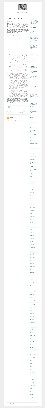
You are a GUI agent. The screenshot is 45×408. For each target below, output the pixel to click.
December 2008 (32, 335)
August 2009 (31, 323)
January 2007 (31, 369)
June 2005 (31, 397)
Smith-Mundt (31, 180)
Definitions (31, 137)
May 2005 (31, 398)
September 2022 (32, 210)
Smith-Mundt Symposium (33, 182)
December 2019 (32, 235)
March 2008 (31, 348)
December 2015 (32, 266)
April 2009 (31, 329)
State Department (32, 186)
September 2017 (32, 250)
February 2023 (32, 204)
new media (34, 96)
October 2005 (31, 391)
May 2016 (31, 260)
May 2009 (31, 328)
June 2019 (31, 241)
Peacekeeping (32, 166)
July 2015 (31, 273)
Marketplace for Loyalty (33, 156)
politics (32, 98)
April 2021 (31, 222)
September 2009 (32, 322)
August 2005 (31, 394)
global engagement (35, 93)
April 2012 (31, 288)
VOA (32, 112)
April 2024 (31, 200)
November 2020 (32, 226)
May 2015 (31, 276)
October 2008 (31, 338)
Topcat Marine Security (34, 111)
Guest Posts (31, 144)
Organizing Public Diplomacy (33, 162)
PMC (30, 98)
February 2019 (32, 244)
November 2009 (32, 319)
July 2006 (31, 378)
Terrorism (31, 189)
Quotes (31, 176)
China (36, 88)
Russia (31, 179)
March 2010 (31, 313)
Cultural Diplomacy (32, 134)
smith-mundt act (33, 104)
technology (31, 110)
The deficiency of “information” (34, 76)
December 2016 (32, 257)
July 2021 (31, 219)
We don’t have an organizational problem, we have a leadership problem (33, 80)
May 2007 (31, 363)
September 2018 (32, 247)
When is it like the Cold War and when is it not (24, 111)
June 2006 (31, 379)
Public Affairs (31, 173)
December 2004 (32, 400)
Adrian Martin (11, 117)
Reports (31, 177)
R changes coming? (32, 55)
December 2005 (32, 388)
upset (19, 98)
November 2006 (32, 372)
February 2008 (32, 350)
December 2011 (32, 294)
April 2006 (31, 382)
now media (33, 97)
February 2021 (32, 223)
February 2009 (32, 332)
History (31, 147)
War (30, 195)
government (31, 94)
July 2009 (31, 325)
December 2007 (32, 353)
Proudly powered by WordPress (11, 403)
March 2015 (31, 279)
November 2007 (32, 354)
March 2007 (31, 366)
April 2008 (31, 347)
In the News (31, 152)
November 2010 (32, 301)
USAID (36, 111)
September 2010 (32, 304)
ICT (30, 149)
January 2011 (31, 298)
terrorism (33, 110)
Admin (31, 117)
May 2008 (31, 345)
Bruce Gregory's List (32, 123)
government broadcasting (34, 94)
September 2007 (32, 357)
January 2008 (31, 351)
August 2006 (31, 376)
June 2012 (31, 285)
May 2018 (31, 248)
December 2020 (32, 225)
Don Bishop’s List (32, 140)
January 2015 (31, 282)
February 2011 (31, 297)
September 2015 (32, 270)
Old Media (36, 97)
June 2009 (31, 326)
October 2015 (31, 269)
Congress (35, 89)
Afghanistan (31, 86)
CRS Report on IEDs (9, 111)
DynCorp (32, 93)
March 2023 (31, 203)
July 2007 (31, 360)
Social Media (31, 183)
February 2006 (32, 385)
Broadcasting (31, 87)
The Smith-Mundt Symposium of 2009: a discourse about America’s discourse (34, 62)
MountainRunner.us (22, 11)
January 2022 (31, 216)
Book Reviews (32, 121)
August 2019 (31, 238)
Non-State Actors (32, 159)
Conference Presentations (33, 127)
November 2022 (32, 207)
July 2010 (31, 307)
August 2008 (31, 341)
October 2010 (31, 303)
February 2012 (32, 291)
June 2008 (31, 344)
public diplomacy (32, 102)
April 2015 (31, 278)
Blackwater (36, 86)
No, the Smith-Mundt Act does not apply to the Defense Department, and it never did (34, 46)
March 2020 (31, 232)
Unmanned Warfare (32, 192)
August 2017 (31, 251)
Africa (33, 86)
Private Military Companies (33, 169)
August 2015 (31, 272)
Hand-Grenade (32, 146)
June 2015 (31, 275)
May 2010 (31, 310)
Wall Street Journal (11, 34)
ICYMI (31, 150)
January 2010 (31, 316)
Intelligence (31, 153)
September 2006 (32, 375)
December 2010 (32, 300)
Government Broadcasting (33, 143)
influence (31, 95)
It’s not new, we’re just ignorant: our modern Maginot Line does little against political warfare (34, 30)
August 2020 (31, 228)
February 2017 (32, 254)
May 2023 (31, 201)
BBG (34, 86)
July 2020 (31, 229)
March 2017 (31, 253)
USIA (30, 112)
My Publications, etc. (15, 15)
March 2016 (31, 263)
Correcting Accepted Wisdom (33, 130)
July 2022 (31, 213)
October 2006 (31, 373)
